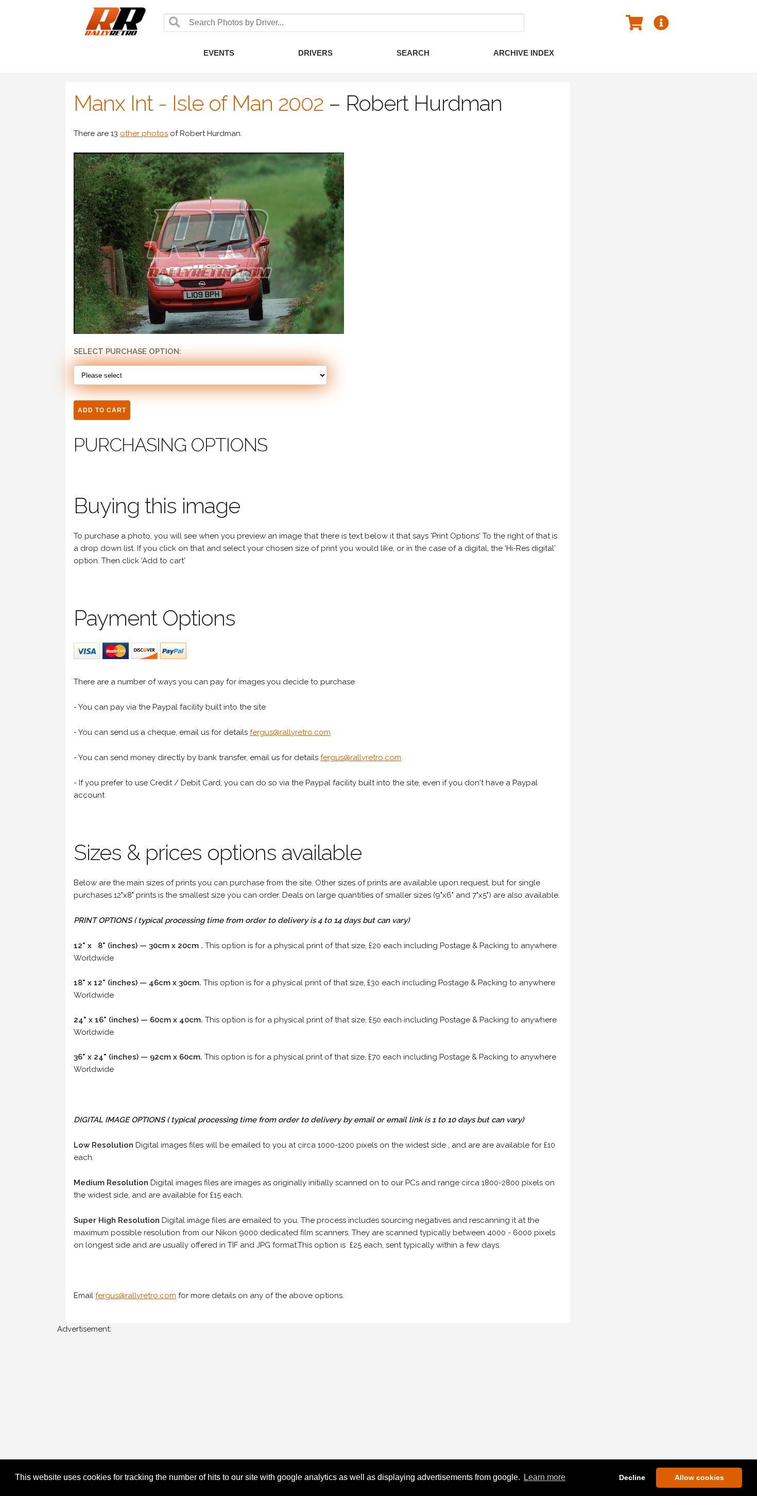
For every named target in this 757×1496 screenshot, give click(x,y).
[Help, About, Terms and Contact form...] (661, 22)
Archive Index (523, 53)
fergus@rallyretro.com (290, 732)
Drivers (315, 53)
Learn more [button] (544, 1477)
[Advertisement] (366, 1420)
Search (413, 53)
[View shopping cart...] (634, 22)
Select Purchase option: (127, 351)
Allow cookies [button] (699, 1477)
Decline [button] (632, 1477)
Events (218, 53)
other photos (144, 133)
